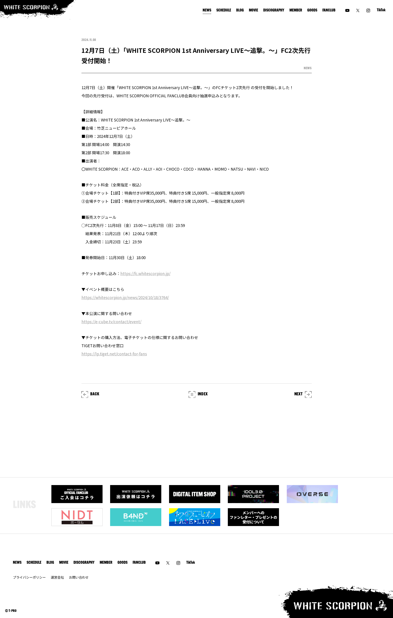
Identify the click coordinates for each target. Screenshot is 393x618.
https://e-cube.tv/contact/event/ (111, 321)
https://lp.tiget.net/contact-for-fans (114, 353)
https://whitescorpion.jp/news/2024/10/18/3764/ (125, 297)
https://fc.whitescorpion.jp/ (145, 273)
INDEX (203, 394)
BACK (94, 394)
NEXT (298, 394)
